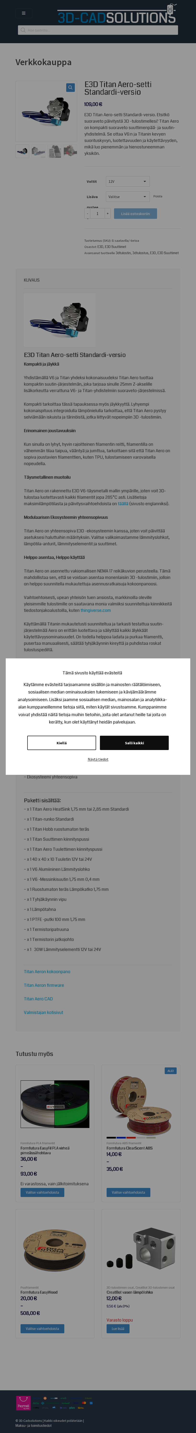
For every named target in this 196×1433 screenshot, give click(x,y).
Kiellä (62, 742)
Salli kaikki (134, 742)
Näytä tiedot (98, 759)
